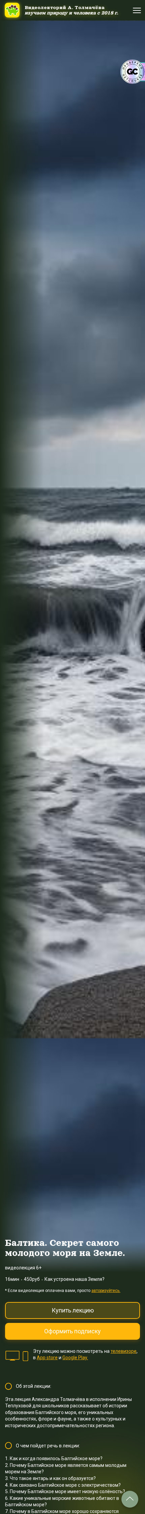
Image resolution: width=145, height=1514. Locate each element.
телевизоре (124, 1351)
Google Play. (75, 1357)
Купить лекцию (73, 1310)
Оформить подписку (72, 1331)
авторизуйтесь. (105, 1290)
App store (47, 1357)
